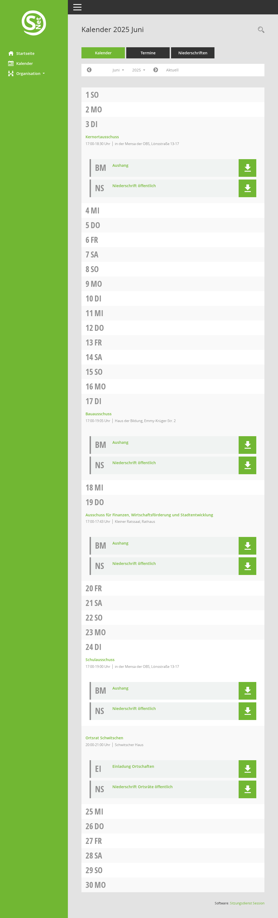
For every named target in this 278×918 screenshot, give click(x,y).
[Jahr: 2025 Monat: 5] (89, 70)
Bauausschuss (99, 413)
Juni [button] (117, 70)
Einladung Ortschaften (133, 766)
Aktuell (172, 70)
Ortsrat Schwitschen (104, 737)
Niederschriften (192, 52)
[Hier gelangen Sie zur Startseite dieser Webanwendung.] (34, 23)
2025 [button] (137, 70)
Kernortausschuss (102, 136)
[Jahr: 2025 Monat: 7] (155, 70)
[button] (34, 73)
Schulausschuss (100, 659)
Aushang (120, 165)
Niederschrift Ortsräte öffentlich (142, 787)
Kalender (24, 63)
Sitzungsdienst (247, 903)
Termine (148, 52)
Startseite (25, 53)
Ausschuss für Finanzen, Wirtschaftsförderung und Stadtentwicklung (149, 514)
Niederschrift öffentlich (134, 186)
